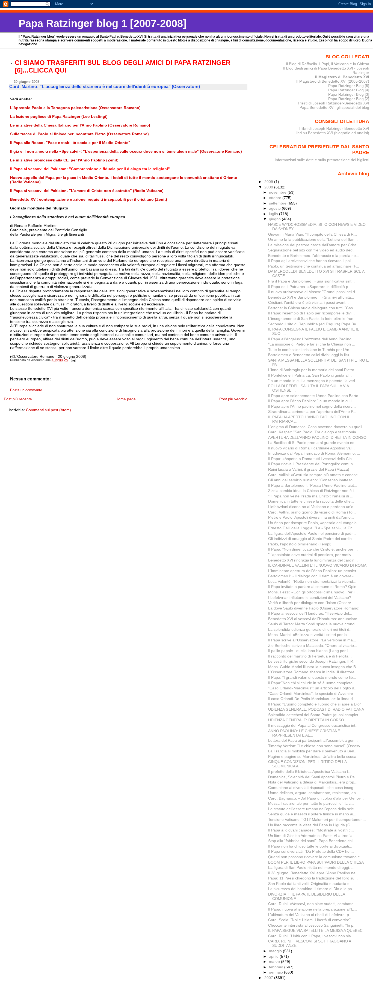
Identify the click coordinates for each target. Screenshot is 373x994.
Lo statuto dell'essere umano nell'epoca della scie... (312, 809)
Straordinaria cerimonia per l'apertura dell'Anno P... (312, 411)
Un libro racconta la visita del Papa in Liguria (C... (310, 825)
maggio (276, 951)
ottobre (275, 198)
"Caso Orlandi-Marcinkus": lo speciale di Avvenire (310, 693)
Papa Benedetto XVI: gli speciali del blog (334, 107)
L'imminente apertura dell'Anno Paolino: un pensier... (313, 571)
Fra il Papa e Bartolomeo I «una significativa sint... (311, 281)
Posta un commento (26, 390)
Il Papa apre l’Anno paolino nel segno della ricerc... (312, 406)
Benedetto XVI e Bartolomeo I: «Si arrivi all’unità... (311, 297)
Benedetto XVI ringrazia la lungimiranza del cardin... (313, 560)
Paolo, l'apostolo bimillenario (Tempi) (299, 544)
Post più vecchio (233, 399)
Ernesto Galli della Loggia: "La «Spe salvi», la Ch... (312, 528)
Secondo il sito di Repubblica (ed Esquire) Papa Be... (313, 324)
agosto (275, 208)
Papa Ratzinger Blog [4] (348, 90)
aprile (274, 956)
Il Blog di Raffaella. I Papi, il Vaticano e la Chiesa (327, 64)
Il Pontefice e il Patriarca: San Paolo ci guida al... (310, 375)
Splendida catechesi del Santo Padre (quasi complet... (315, 715)
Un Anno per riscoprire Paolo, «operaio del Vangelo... (314, 523)
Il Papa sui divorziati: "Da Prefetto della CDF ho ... (311, 851)
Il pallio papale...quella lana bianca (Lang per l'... (310, 650)
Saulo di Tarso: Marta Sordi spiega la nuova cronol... (313, 624)
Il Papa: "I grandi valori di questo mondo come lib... (312, 677)
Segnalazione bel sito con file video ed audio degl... (312, 250)
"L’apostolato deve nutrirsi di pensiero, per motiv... (311, 554)
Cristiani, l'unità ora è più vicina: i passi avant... (308, 302)
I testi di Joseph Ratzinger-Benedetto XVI (333, 103)
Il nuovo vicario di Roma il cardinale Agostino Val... (311, 448)
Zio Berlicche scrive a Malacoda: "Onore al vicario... (312, 645)
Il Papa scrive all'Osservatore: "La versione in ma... (312, 640)
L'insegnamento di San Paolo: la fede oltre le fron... (312, 318)
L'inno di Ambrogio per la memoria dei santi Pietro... (312, 370)
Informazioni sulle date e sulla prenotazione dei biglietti (322, 160)
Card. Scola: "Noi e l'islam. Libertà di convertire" (309, 920)
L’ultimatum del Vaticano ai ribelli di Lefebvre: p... (310, 914)
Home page (126, 399)
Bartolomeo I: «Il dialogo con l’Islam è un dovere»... (312, 576)
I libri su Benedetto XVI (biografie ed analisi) (331, 133)
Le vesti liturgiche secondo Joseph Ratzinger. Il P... (312, 661)
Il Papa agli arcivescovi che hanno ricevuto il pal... (311, 261)
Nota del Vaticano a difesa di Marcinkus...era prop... (312, 782)
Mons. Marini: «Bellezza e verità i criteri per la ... (309, 634)
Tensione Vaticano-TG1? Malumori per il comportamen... (317, 819)
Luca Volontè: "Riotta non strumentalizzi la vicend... (312, 581)
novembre (278, 192)
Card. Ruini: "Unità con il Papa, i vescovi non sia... (311, 936)
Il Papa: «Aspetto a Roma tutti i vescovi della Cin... (311, 459)
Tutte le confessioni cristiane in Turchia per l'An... (310, 349)
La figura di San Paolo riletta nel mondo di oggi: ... (311, 867)
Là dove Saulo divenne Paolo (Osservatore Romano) (314, 608)
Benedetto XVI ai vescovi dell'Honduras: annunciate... (314, 619)
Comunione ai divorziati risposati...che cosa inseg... (312, 787)
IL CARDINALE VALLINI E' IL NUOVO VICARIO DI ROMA (317, 565)
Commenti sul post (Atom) (48, 410)
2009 (269, 181)
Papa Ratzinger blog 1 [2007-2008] (103, 23)
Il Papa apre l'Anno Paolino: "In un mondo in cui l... (312, 401)
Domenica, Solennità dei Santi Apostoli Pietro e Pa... (313, 777)
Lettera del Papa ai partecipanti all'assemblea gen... (313, 740)
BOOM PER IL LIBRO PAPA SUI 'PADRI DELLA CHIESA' (316, 862)
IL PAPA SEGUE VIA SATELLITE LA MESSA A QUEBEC (315, 930)
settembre (278, 203)
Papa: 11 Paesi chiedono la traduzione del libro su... (313, 878)
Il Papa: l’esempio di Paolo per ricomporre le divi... (311, 313)
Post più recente (18, 399)
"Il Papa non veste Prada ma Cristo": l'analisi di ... (310, 496)
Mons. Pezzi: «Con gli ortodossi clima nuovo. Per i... (313, 592)
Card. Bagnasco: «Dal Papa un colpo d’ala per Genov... (316, 798)
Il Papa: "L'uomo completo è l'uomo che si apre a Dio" (314, 704)
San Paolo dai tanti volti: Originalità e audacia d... (310, 883)
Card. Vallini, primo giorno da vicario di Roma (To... (312, 512)
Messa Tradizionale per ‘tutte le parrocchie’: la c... (311, 803)
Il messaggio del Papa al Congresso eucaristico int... (313, 725)
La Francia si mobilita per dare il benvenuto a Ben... (312, 751)
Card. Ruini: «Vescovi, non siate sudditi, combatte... (312, 904)
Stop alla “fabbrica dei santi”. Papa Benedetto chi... (312, 841)
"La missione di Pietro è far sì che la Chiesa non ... (311, 344)
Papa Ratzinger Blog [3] (348, 94)
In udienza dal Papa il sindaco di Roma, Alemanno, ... (314, 453)
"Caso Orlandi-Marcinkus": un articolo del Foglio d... (312, 688)
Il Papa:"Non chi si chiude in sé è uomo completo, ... (313, 683)
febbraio (276, 967)
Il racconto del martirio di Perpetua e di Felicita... (310, 656)
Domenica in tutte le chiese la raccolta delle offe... (311, 501)
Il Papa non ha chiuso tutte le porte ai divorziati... (310, 846)
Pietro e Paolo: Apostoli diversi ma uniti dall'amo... (311, 517)
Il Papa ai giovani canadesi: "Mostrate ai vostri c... (311, 830)
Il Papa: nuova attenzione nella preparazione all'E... (312, 909)
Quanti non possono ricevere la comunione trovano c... (315, 857)
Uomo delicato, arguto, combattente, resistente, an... (313, 793)
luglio (274, 214)
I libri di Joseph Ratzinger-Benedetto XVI (334, 128)
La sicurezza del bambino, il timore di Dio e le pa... (311, 889)
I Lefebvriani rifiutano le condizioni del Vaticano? (309, 597)
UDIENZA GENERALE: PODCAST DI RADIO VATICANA (316, 709)
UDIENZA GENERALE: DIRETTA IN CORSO (306, 720)
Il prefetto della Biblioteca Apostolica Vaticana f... (309, 771)
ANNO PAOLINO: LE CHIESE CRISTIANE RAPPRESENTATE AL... (304, 733)
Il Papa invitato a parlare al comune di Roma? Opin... (314, 586)
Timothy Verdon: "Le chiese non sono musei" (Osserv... (315, 746)
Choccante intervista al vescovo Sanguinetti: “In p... (312, 925)
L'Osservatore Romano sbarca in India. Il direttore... (313, 672)
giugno (275, 219)
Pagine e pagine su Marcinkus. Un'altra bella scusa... (314, 756)
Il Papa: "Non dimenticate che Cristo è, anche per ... (313, 549)
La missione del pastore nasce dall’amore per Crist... (313, 245)
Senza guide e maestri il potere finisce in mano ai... (312, 814)
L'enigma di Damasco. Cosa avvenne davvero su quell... (316, 427)
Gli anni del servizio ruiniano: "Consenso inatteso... (312, 480)
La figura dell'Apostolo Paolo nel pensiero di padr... (312, 533)
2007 (269, 977)
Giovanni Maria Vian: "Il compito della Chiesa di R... (312, 234)
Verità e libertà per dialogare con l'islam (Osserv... (311, 602)
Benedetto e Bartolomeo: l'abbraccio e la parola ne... (313, 255)
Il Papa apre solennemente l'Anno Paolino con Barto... (315, 396)
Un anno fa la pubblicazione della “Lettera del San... (313, 239)
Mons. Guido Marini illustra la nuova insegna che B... (313, 667)
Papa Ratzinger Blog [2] (348, 99)
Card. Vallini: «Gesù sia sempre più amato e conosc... (314, 475)
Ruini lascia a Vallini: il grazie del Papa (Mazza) (308, 469)
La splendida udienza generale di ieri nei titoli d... (310, 629)
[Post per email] (73, 360)
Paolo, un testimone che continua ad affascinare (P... (313, 266)
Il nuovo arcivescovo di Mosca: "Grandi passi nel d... (313, 292)
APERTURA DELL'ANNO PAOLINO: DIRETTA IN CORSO (317, 437)
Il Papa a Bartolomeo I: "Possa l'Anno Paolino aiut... (312, 485)
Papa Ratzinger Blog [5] (348, 85)
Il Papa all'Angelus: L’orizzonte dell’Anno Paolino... (311, 339)
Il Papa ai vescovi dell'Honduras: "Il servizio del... (310, 613)
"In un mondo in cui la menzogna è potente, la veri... (313, 381)
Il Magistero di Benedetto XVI (342, 77)
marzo (275, 961)
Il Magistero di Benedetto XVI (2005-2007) (332, 81)
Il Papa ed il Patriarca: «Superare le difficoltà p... (309, 286)
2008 (269, 187)
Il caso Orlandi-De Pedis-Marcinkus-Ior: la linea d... (312, 698)
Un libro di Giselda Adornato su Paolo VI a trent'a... (312, 835)
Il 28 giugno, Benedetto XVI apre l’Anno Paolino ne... (313, 873)
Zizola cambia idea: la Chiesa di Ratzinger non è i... (312, 490)
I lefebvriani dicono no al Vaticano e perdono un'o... (312, 506)
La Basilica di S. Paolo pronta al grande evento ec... (312, 442)
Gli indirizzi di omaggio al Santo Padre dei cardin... (311, 538)
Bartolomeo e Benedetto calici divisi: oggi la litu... (310, 355)
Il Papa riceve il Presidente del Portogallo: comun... (312, 464)
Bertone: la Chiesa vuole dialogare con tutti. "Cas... (312, 308)
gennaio (276, 972)
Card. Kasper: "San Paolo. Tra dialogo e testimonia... (313, 432)
